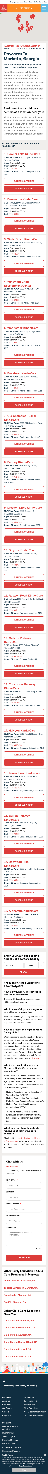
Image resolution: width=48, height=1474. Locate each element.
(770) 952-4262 (15, 477)
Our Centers (7, 1408)
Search (24, 972)
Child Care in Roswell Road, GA (21, 1342)
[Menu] (44, 8)
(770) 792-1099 (15, 834)
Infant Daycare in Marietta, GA (20, 1280)
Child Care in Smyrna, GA (17, 1356)
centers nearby (23, 8)
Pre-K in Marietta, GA (15, 1302)
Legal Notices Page (25, 1466)
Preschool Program (10, 1440)
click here (35, 1058)
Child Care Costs (31, 1408)
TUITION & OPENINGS (24, 181)
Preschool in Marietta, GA (17, 1295)
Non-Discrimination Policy (35, 1412)
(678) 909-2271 (15, 343)
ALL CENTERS (9, 46)
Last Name (11, 1192)
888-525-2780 (12, 1167)
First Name (11, 1180)
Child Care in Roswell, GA (17, 1349)
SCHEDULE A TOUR (24, 189)
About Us (6, 1401)
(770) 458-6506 (15, 522)
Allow (24, 1470)
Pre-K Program (8, 1444)
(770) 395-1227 (15, 610)
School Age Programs (11, 1451)
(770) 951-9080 (15, 656)
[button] (20, 30)
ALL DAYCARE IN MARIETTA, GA (28, 46)
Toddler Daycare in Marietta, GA (21, 1288)
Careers (5, 1412)
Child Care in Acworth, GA (18, 1335)
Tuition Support (30, 1401)
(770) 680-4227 (15, 926)
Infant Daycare (8, 1433)
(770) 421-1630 (15, 254)
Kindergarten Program (11, 1447)
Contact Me (24, 1258)
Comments (11, 1228)
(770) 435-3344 (15, 169)
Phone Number (12, 1216)
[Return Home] (3, 8)
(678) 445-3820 (15, 788)
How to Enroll (29, 1405)
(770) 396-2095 (15, 214)
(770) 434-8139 (15, 565)
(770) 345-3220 (15, 880)
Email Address (13, 1204)
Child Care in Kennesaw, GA (19, 1320)
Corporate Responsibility (34, 1415)
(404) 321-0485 (15, 388)
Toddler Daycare (9, 1437)
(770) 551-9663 (15, 703)
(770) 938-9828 (15, 434)
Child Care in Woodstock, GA (19, 1327)
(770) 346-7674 (15, 745)
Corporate (6, 1415)
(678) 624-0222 (15, 300)
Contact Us (7, 1405)
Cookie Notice (40, 1462)
